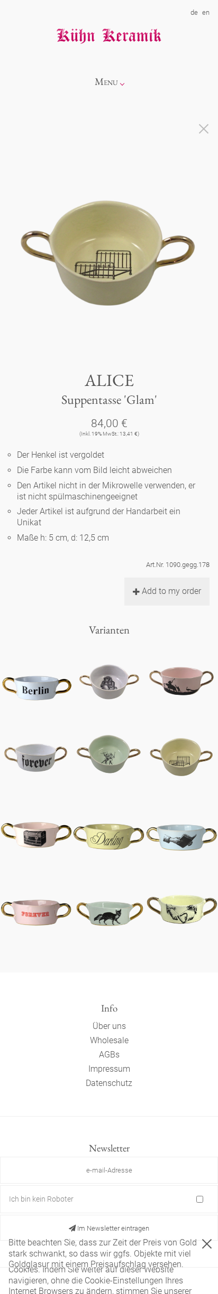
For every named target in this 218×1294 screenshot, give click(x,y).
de (194, 12)
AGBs (109, 1055)
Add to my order (171, 591)
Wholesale (109, 1040)
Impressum (109, 1069)
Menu (106, 81)
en (206, 12)
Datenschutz (109, 1083)
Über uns (109, 1026)
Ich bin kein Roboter (41, 1199)
